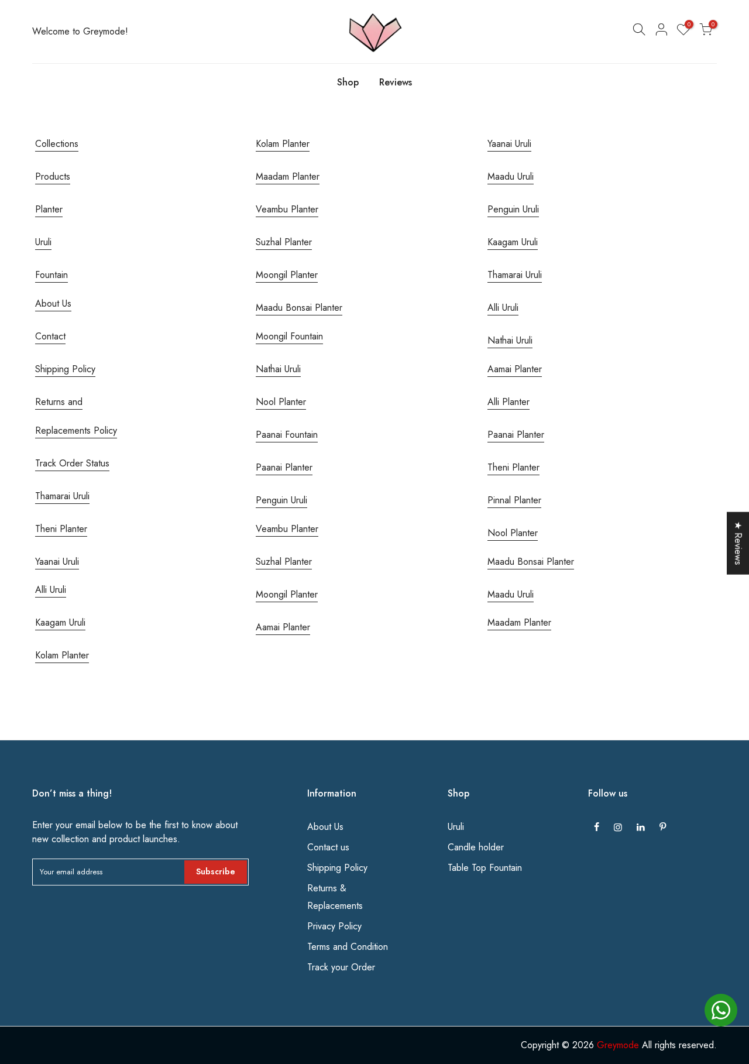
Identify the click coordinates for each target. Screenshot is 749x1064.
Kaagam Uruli (60, 622)
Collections (56, 143)
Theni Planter (61, 529)
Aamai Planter (283, 627)
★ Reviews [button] (738, 543)
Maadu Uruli (510, 176)
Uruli (43, 242)
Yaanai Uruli (57, 561)
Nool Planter (281, 402)
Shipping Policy (65, 369)
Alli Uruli (50, 589)
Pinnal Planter (514, 500)
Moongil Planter (287, 275)
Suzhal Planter (284, 242)
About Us (53, 303)
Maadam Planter (287, 176)
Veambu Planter (287, 209)
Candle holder (476, 847)
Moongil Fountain (289, 336)
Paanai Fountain (287, 434)
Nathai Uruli (278, 369)
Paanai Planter (284, 467)
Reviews (395, 82)
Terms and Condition (347, 946)
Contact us (328, 847)
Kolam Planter (62, 655)
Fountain (51, 275)
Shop (348, 82)
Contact (50, 336)
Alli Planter (508, 402)
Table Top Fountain (485, 867)
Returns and (59, 402)
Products (52, 176)
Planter (49, 209)
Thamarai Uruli (62, 496)
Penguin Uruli (281, 500)
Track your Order (341, 967)
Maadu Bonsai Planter (299, 307)
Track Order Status (72, 463)
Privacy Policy (334, 926)
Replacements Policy (76, 430)
